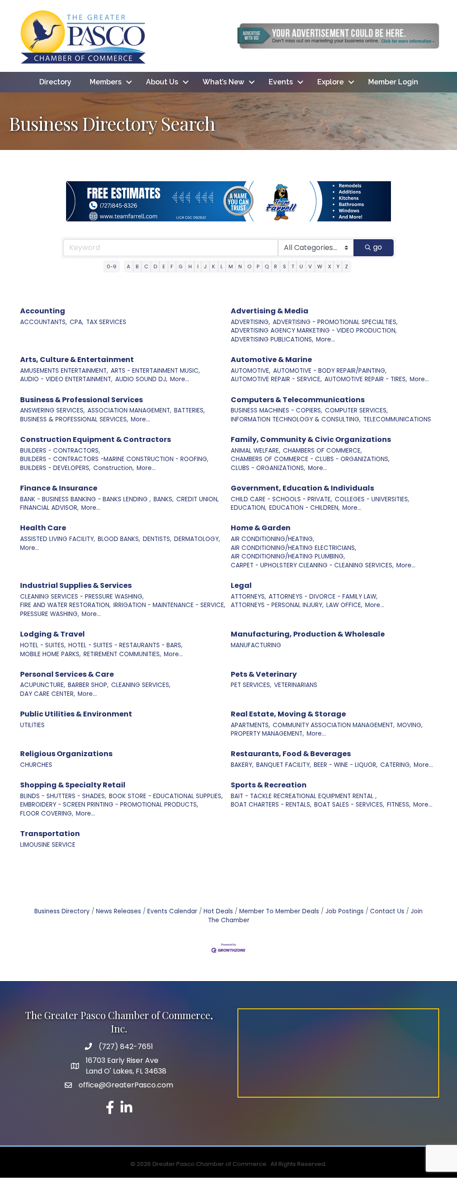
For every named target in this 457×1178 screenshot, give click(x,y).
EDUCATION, (248, 508)
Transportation (50, 833)
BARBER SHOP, (88, 685)
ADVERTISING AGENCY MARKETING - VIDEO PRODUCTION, (314, 330)
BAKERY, (242, 765)
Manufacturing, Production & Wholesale (308, 634)
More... (325, 339)
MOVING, (410, 725)
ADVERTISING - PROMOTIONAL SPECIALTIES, (335, 322)
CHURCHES (36, 765)
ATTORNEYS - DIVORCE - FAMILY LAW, (323, 596)
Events (281, 82)
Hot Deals (218, 911)
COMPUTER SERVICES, (356, 410)
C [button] (146, 266)
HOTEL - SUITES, (43, 645)
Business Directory (62, 911)
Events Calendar (172, 911)
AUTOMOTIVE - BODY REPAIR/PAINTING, (329, 370)
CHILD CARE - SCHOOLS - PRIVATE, (281, 499)
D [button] (155, 266)
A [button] (128, 266)
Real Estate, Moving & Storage (288, 714)
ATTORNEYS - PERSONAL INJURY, (277, 605)
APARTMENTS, (250, 725)
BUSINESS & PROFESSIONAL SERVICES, (74, 419)
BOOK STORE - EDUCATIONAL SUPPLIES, (166, 796)
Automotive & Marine (271, 359)
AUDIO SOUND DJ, (141, 379)
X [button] (329, 266)
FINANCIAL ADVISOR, (49, 508)
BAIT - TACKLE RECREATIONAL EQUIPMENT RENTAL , (304, 796)
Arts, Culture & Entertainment (77, 359)
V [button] (310, 266)
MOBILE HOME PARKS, (50, 654)
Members (105, 82)
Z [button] (346, 266)
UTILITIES (32, 725)
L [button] (221, 266)
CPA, (76, 322)
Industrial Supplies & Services (76, 585)
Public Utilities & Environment (76, 714)
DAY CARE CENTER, (47, 694)
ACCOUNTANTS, (43, 322)
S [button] (284, 266)
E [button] (163, 266)
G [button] (181, 266)
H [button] (190, 266)
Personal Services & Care (67, 674)
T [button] (292, 266)
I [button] (198, 266)
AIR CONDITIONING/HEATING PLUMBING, (288, 556)
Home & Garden (261, 528)
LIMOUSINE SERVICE (47, 845)
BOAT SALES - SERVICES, (349, 804)
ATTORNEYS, (248, 596)
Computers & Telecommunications (298, 400)
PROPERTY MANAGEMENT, (267, 733)
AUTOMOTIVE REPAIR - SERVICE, (276, 379)
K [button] (213, 266)
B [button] (137, 266)
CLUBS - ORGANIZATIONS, (268, 468)
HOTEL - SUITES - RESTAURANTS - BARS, (125, 645)
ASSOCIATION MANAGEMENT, (129, 410)
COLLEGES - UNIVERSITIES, (372, 499)
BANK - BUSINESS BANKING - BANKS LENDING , (85, 499)
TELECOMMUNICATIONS (397, 419)
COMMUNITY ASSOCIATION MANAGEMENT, (334, 725)
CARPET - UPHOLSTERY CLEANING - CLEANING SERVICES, (312, 565)
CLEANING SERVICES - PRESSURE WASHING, (82, 596)
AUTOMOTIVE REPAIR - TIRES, (365, 379)
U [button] (301, 266)
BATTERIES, (189, 410)
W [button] (319, 266)
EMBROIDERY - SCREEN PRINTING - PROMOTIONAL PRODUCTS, (109, 804)
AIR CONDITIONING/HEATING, (272, 539)
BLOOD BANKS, (119, 539)
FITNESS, (399, 804)
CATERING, (395, 765)
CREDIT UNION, (197, 499)
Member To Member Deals (279, 911)
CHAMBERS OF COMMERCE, (322, 450)
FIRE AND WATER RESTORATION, (65, 605)
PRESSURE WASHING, (49, 614)
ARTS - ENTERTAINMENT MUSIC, (155, 370)
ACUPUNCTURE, (42, 685)
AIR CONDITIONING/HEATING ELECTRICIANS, (293, 548)
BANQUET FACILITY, (283, 765)
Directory (55, 82)
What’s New (223, 82)
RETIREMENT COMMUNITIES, (122, 654)
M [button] (230, 266)
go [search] (377, 247)
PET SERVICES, (251, 685)
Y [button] (338, 266)
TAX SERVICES (106, 322)
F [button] (171, 266)
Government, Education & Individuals (302, 488)
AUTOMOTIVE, (250, 370)
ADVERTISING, (250, 322)
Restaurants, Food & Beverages (291, 754)
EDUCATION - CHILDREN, (304, 508)
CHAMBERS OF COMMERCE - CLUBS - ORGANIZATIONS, (310, 459)
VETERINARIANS (295, 685)
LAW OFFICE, (344, 605)
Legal (241, 585)
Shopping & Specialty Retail (72, 785)
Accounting (42, 311)
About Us (162, 82)
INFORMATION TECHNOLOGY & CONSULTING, (296, 419)
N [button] (240, 266)
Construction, (113, 468)
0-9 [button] (111, 266)
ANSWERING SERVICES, (52, 410)
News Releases (118, 911)
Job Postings (344, 911)
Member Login (393, 82)
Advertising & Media (269, 311)
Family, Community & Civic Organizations (311, 439)
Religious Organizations (66, 754)
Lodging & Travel (52, 634)
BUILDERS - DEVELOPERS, (55, 468)
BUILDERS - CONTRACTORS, (60, 450)
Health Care (43, 528)
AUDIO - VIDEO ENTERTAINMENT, (66, 379)
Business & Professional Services (81, 400)
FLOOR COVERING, (46, 813)
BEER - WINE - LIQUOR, (346, 765)
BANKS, (164, 499)
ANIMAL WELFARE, (255, 450)
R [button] (275, 266)
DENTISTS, (157, 539)
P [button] (258, 266)
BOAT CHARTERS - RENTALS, (271, 804)
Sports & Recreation (269, 785)
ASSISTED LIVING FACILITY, (57, 539)
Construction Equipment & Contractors (95, 439)
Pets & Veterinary (264, 674)
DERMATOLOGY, (197, 539)
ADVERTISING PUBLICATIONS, (272, 339)
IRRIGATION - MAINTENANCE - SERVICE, (169, 605)
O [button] (249, 266)
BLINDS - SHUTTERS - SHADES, (63, 796)
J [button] (205, 266)
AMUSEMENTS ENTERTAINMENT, (64, 370)
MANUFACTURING (256, 645)
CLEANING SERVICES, (140, 685)
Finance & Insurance (58, 488)
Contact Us (387, 911)
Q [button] (267, 266)
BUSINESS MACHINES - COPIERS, (276, 410)
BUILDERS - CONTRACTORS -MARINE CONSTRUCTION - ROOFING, (114, 459)
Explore (330, 82)
